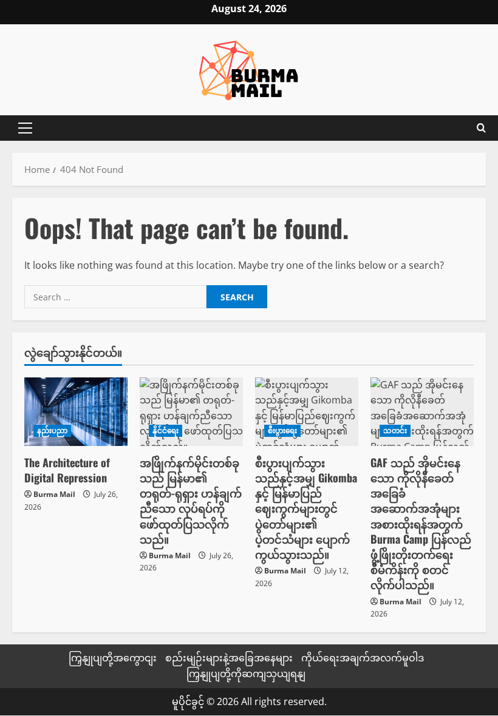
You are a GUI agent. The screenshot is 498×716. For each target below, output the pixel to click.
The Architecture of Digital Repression (67, 469)
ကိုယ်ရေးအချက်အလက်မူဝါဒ (362, 657)
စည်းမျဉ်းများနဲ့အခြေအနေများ (229, 657)
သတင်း (395, 430)
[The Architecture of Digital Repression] (76, 411)
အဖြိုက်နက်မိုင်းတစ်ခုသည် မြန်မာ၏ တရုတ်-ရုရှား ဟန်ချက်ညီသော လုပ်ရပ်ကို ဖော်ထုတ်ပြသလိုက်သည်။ (191, 500)
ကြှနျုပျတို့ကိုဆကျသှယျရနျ (245, 673)
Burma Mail (54, 494)
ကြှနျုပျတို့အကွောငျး (113, 657)
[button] (25, 128)
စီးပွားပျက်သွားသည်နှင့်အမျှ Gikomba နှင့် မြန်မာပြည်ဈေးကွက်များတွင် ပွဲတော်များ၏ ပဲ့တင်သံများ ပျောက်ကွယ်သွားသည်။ (306, 508)
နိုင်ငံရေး (165, 430)
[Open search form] (481, 128)
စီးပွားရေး (282, 430)
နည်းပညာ (52, 430)
